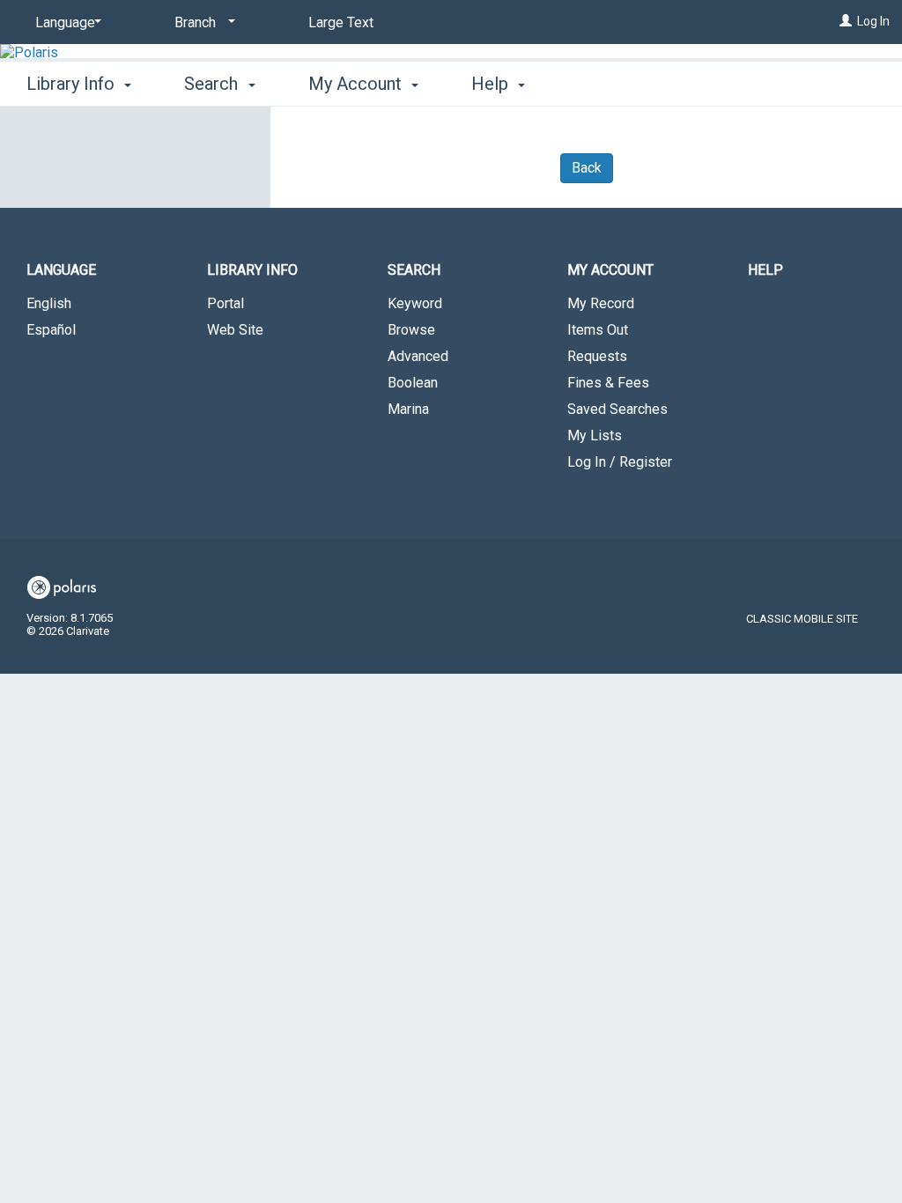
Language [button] (61, 270)
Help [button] (492, 83)
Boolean (413, 382)
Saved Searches (617, 409)
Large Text (340, 22)
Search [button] (213, 83)
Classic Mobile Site (802, 618)
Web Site (235, 329)
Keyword (415, 303)
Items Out (597, 329)
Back (587, 167)
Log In (873, 21)
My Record (600, 303)
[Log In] (845, 21)
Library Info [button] (72, 83)
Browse (411, 329)
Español (51, 329)
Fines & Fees (608, 382)
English (48, 303)
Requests (597, 356)
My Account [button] (357, 83)
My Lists (594, 435)
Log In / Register (619, 462)
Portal (225, 303)
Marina (408, 409)
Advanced (418, 356)
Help (765, 270)
